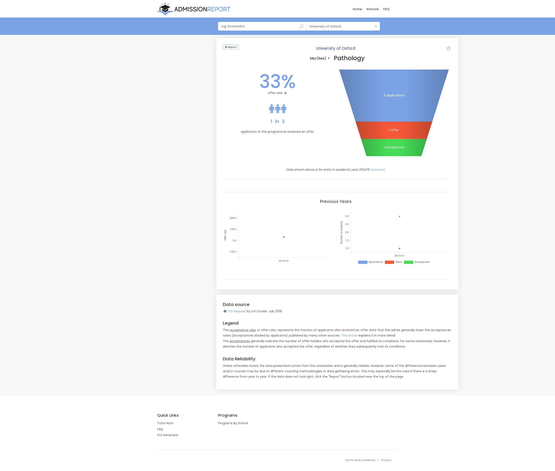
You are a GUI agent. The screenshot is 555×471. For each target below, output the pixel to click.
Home (357, 9)
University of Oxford (335, 48)
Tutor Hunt (165, 423)
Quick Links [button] (168, 415)
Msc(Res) (318, 58)
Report (232, 47)
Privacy (386, 460)
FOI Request (237, 311)
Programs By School (233, 423)
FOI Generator (167, 435)
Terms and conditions (360, 460)
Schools (372, 9)
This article (349, 335)
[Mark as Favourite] (448, 49)
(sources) (378, 169)
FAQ (386, 9)
